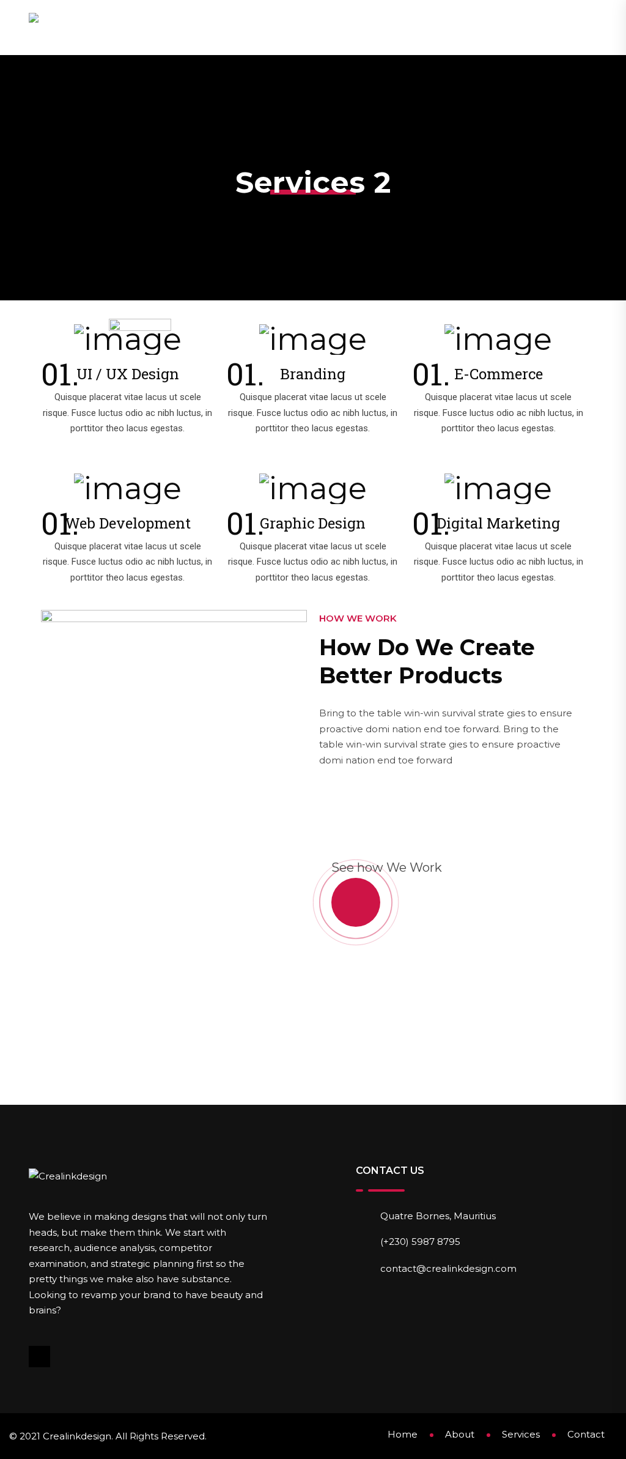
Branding (312, 374)
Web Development (128, 523)
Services (415, 27)
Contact (549, 27)
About (359, 27)
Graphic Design (313, 523)
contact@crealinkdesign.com (448, 1268)
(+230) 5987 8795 (420, 1241)
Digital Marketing (498, 523)
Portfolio (482, 27)
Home (312, 27)
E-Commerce (498, 374)
